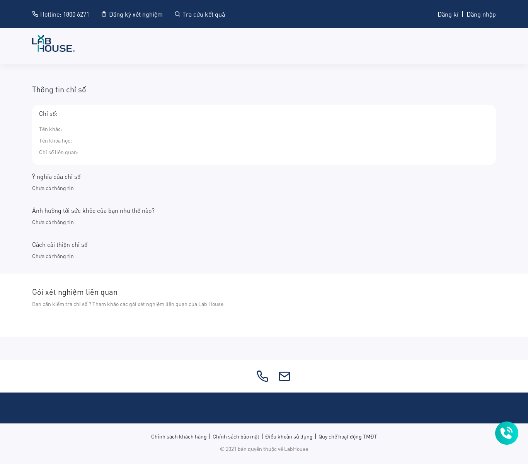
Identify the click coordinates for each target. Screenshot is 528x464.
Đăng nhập (481, 13)
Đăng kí (448, 13)
